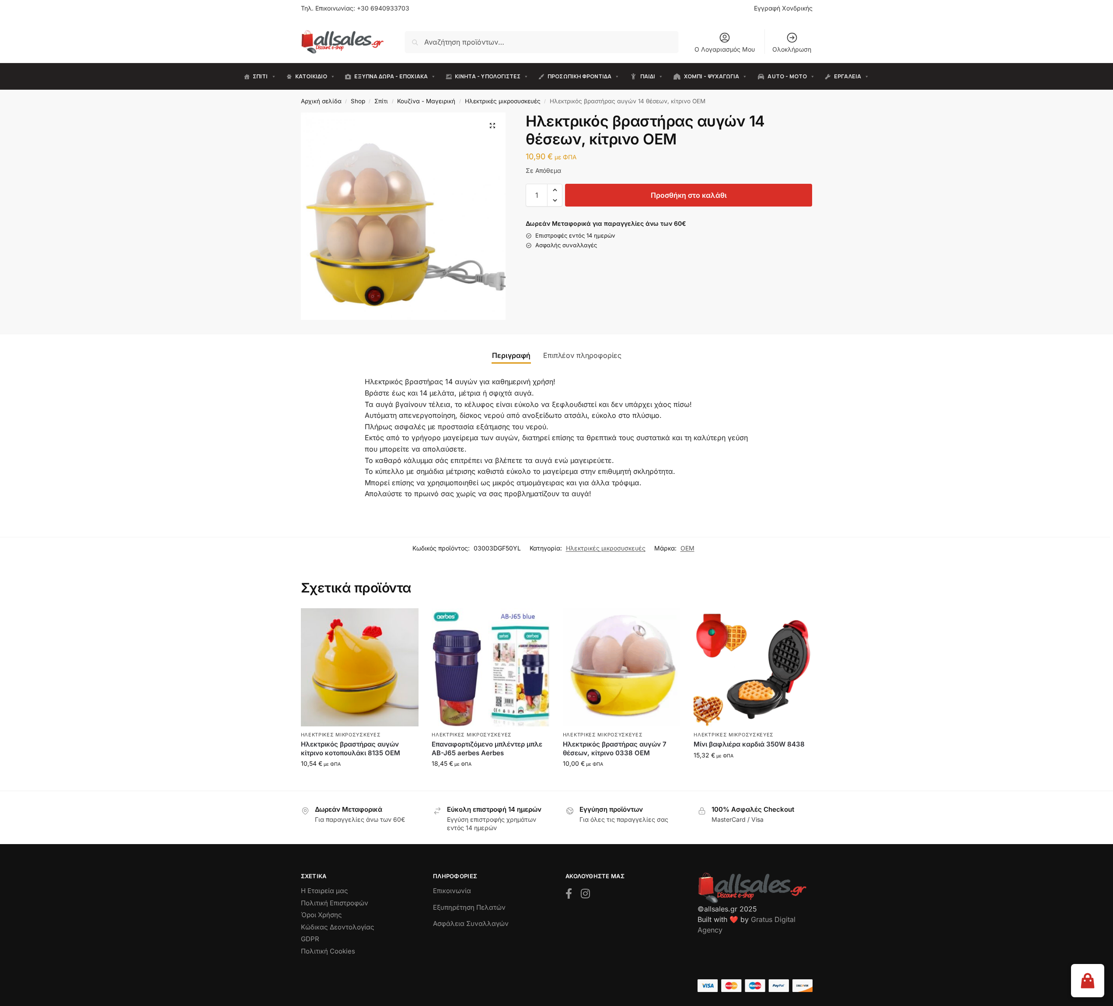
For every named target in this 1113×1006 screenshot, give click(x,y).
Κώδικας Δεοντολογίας (337, 927)
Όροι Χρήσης (321, 915)
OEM (687, 548)
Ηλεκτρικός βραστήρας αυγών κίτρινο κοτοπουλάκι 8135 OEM (350, 748)
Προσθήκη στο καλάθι (689, 195)
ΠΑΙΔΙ (647, 76)
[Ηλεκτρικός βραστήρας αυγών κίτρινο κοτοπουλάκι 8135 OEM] (360, 667)
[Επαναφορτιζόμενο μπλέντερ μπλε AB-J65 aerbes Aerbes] (491, 667)
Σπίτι (381, 101)
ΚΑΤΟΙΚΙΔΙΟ (311, 76)
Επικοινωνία (452, 891)
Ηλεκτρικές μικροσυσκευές (503, 101)
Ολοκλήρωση (791, 49)
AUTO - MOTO (787, 76)
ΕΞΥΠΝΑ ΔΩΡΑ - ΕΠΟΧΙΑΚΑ (390, 76)
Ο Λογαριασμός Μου (724, 49)
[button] (492, 126)
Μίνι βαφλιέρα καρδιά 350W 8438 (749, 744)
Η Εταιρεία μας (324, 891)
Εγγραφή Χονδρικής (783, 8)
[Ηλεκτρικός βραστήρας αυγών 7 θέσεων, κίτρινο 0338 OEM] (622, 667)
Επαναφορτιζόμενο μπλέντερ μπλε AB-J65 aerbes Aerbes (487, 748)
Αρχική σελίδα (321, 101)
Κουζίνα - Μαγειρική (426, 101)
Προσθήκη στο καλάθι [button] (360, 781)
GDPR (310, 939)
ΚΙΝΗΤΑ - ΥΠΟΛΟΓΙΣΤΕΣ (487, 76)
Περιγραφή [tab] (511, 355)
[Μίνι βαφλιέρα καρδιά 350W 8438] (753, 667)
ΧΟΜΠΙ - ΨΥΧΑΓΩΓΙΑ (711, 76)
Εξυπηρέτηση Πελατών (469, 907)
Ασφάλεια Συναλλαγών (471, 923)
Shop (358, 101)
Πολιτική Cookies (328, 951)
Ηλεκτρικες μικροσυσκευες (341, 735)
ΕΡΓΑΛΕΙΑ (847, 76)
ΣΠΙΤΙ (260, 76)
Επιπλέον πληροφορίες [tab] (582, 355)
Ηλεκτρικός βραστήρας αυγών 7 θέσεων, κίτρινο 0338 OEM (614, 748)
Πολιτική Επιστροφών (334, 903)
